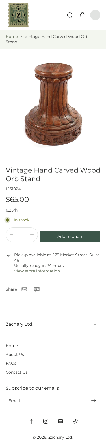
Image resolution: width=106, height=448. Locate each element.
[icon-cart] (82, 15)
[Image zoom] (53, 102)
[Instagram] (46, 421)
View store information (37, 271)
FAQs (11, 363)
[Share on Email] (24, 289)
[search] (70, 15)
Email (14, 401)
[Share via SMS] (37, 289)
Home (12, 36)
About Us (15, 354)
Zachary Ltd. (60, 437)
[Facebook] (31, 421)
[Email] (60, 421)
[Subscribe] (93, 401)
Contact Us (17, 372)
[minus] (11, 234)
